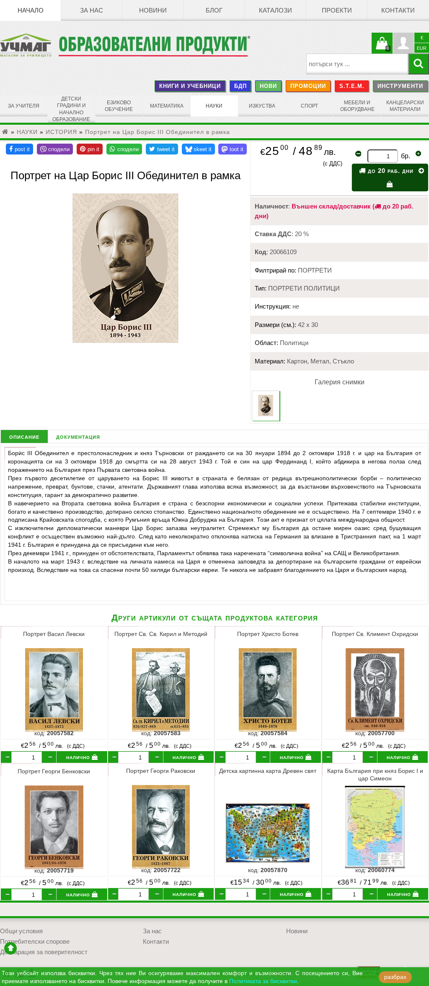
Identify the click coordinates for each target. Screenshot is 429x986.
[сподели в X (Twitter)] (162, 149)
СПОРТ (309, 106)
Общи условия (21, 931)
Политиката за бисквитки (263, 981)
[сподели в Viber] (55, 149)
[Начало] (5, 132)
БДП (240, 86)
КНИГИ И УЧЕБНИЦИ (190, 86)
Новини (153, 10)
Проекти (337, 10)
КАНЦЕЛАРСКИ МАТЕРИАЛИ (405, 106)
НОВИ (268, 86)
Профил (403, 43)
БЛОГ (214, 10)
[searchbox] (357, 64)
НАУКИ (214, 106)
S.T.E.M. (351, 86)
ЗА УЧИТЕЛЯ (23, 106)
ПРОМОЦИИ (308, 86)
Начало (31, 10)
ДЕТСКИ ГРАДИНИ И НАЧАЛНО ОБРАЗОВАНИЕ (71, 109)
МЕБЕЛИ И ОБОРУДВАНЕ (357, 106)
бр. (405, 156)
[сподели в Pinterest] (90, 149)
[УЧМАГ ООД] (29, 45)
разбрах (395, 977)
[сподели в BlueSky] (198, 149)
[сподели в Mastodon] (232, 149)
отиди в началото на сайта (10, 948)
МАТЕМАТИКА (166, 106)
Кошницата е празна (382, 48)
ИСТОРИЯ (61, 132)
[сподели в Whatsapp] (124, 149)
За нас (91, 10)
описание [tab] (24, 436)
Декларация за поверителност (44, 952)
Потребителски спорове (35, 941)
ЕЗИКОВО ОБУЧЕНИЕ (119, 106)
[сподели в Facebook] (19, 149)
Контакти (398, 10)
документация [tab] (78, 436)
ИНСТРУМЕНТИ (400, 86)
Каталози (275, 10)
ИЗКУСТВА (262, 106)
